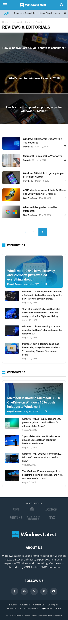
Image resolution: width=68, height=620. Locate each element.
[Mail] (24, 591)
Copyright (52, 604)
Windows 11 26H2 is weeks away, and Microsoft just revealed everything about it (31, 275)
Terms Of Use (14, 608)
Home (5, 22)
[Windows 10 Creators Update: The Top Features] (11, 143)
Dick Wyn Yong (30, 198)
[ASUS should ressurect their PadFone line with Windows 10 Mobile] (11, 194)
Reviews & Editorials (22, 22)
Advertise (25, 604)
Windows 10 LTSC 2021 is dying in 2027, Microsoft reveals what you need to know (42, 457)
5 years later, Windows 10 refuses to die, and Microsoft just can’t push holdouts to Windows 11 (41, 440)
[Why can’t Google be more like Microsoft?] (11, 212)
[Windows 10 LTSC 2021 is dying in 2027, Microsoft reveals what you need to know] (12, 458)
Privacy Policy (31, 608)
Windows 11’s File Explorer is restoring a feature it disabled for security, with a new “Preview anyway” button (42, 295)
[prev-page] (25, 232)
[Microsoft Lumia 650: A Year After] (11, 160)
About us (12, 604)
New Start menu (50, 13)
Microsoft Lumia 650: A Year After (42, 156)
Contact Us (38, 604)
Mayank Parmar (14, 284)
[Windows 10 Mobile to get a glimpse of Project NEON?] (11, 177)
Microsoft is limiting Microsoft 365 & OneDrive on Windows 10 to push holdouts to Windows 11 (33, 402)
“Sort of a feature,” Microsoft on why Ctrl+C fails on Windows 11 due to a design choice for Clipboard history (41, 313)
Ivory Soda (28, 147)
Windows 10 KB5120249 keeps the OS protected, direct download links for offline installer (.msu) (41, 422)
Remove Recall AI (25, 13)
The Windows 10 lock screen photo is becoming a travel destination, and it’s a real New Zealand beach (42, 475)
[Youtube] (53, 591)
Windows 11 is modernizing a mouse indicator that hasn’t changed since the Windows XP (42, 330)
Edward (26, 160)
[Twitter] (44, 591)
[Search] (62, 5)
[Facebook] (14, 591)
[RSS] (34, 591)
